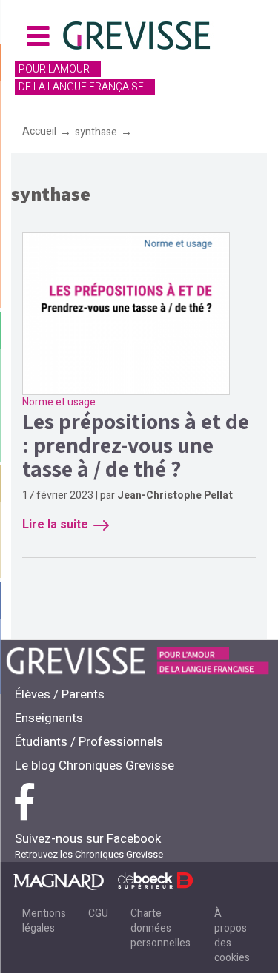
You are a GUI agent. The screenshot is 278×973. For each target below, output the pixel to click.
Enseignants (49, 718)
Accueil (39, 131)
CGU (98, 913)
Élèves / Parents (60, 694)
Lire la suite (55, 524)
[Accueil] (138, 38)
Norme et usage (59, 402)
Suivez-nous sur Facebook (88, 838)
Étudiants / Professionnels (89, 742)
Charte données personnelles (160, 928)
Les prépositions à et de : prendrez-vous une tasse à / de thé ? (135, 444)
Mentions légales (44, 921)
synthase (96, 132)
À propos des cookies (232, 936)
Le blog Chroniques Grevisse (94, 765)
